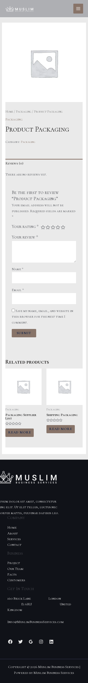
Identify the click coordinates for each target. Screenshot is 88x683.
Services (14, 539)
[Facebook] (10, 641)
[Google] (31, 641)
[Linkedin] (51, 641)
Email (18, 290)
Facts (12, 574)
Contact (14, 545)
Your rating (25, 226)
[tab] (43, 163)
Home (9, 112)
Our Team (15, 569)
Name (17, 269)
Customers (16, 580)
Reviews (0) (14, 163)
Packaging (23, 112)
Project (13, 563)
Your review (25, 237)
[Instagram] (41, 641)
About (12, 533)
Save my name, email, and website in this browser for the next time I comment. (42, 317)
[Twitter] (20, 641)
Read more (19, 432)
